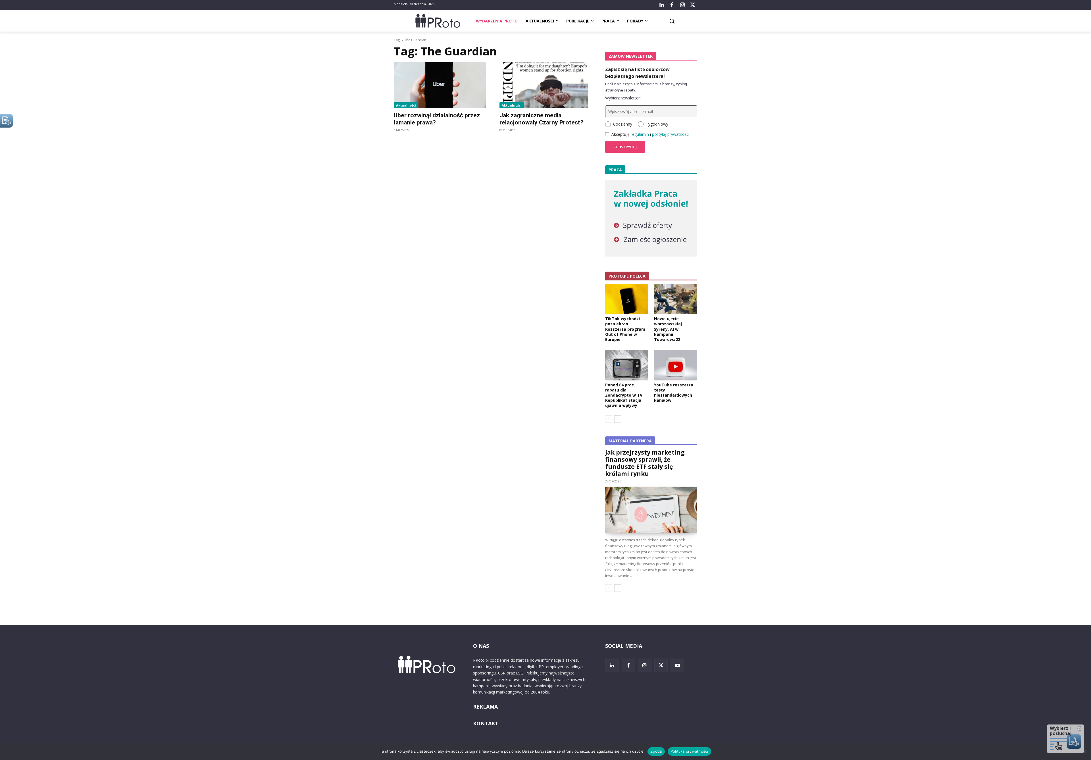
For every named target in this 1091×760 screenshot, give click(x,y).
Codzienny (622, 124)
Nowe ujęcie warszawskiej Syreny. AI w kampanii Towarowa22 (668, 329)
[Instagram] (682, 5)
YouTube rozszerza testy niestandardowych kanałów (673, 392)
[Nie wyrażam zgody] (1084, 751)
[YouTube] (677, 665)
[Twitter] (692, 5)
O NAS (481, 645)
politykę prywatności (671, 134)
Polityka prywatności (689, 751)
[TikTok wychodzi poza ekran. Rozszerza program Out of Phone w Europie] (626, 299)
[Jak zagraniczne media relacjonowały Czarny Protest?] (545, 85)
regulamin (640, 134)
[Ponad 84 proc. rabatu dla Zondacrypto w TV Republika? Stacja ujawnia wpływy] (626, 365)
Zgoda (656, 751)
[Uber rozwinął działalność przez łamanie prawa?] (440, 85)
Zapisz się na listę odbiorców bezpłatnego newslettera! (637, 72)
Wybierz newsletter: (623, 98)
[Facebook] (671, 5)
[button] (672, 21)
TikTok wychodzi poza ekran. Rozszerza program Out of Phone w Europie (625, 329)
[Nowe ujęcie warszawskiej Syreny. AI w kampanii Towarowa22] (675, 299)
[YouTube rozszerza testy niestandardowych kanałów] (675, 365)
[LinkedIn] (661, 5)
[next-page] (617, 419)
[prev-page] (608, 419)
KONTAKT (485, 723)
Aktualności (406, 105)
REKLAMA (485, 706)
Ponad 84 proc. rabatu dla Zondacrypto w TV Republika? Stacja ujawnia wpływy (623, 395)
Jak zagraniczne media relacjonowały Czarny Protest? (541, 119)
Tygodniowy (657, 124)
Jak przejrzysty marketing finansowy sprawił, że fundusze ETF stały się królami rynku (645, 463)
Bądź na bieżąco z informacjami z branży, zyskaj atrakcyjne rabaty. (646, 87)
